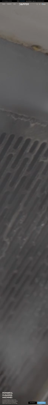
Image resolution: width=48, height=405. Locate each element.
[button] (4, 4)
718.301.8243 (22, 1)
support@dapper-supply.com (31, 1)
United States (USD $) (40, 1)
